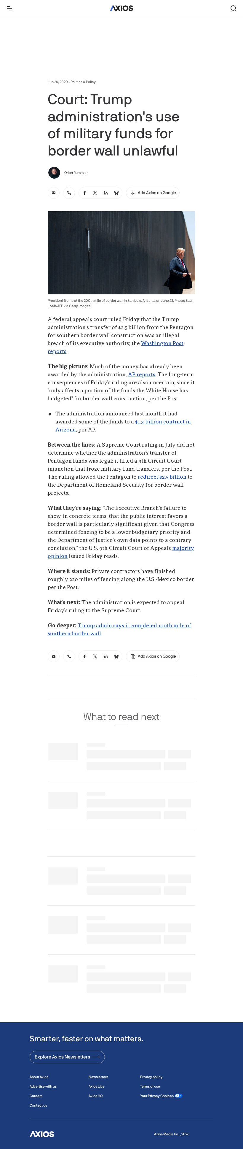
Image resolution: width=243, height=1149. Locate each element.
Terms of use (150, 1086)
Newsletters (98, 1077)
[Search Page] (233, 8)
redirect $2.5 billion (162, 477)
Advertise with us (43, 1086)
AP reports (141, 374)
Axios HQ (96, 1096)
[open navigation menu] (9, 8)
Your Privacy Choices (157, 1096)
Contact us (38, 1105)
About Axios (39, 1077)
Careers (36, 1096)
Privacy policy (151, 1077)
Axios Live (97, 1086)
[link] (53, 193)
